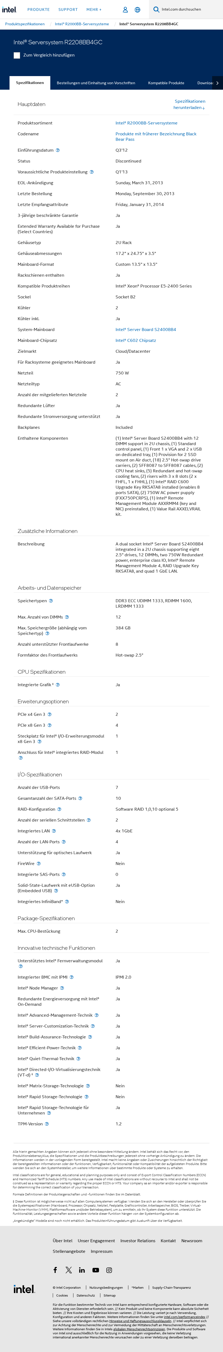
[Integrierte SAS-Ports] (64, 874)
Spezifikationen (30, 82)
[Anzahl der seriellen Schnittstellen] (89, 820)
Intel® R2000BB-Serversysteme (147, 123)
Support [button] (68, 9)
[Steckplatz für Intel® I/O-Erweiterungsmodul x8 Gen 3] (39, 741)
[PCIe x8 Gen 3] (49, 725)
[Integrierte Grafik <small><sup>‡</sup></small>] (58, 684)
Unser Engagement (96, 1241)
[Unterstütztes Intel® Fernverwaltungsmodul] (21, 966)
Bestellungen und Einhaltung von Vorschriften (96, 82)
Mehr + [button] (94, 9)
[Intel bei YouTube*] (95, 1271)
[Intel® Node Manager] (62, 988)
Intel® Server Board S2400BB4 (146, 329)
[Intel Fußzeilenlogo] (24, 1288)
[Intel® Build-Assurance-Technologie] (90, 1037)
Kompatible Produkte (166, 82)
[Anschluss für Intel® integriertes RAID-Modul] (21, 757)
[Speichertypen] (51, 600)
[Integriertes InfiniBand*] (67, 901)
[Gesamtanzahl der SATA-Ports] (80, 798)
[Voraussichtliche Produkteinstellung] (92, 172)
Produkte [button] (38, 9)
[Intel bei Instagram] (109, 1271)
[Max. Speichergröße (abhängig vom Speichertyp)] (47, 633)
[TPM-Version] (47, 1124)
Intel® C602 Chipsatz (136, 340)
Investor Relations (137, 1241)
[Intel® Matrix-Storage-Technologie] (88, 1086)
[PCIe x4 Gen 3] (49, 714)
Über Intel (62, 1241)
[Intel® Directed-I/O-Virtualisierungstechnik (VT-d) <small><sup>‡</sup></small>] (37, 1075)
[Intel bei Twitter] (68, 1271)
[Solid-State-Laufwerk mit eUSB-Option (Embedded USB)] (56, 890)
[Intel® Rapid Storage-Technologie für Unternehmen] (49, 1113)
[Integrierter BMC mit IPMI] (72, 977)
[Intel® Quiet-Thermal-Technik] (78, 1058)
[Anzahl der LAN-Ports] (64, 841)
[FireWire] (39, 863)
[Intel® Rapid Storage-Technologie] (86, 1096)
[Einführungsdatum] (58, 150)
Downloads (206, 82)
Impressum (102, 1251)
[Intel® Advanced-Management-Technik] (97, 1015)
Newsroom (191, 1241)
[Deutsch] (137, 9)
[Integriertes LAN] (54, 831)
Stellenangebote (69, 1251)
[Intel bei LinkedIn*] (82, 1271)
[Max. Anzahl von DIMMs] (67, 617)
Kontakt (168, 1241)
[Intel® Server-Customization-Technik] (93, 1026)
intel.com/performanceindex (184, 1317)
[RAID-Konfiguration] (59, 809)
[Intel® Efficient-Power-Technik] (80, 1047)
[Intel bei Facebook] (55, 1271)
